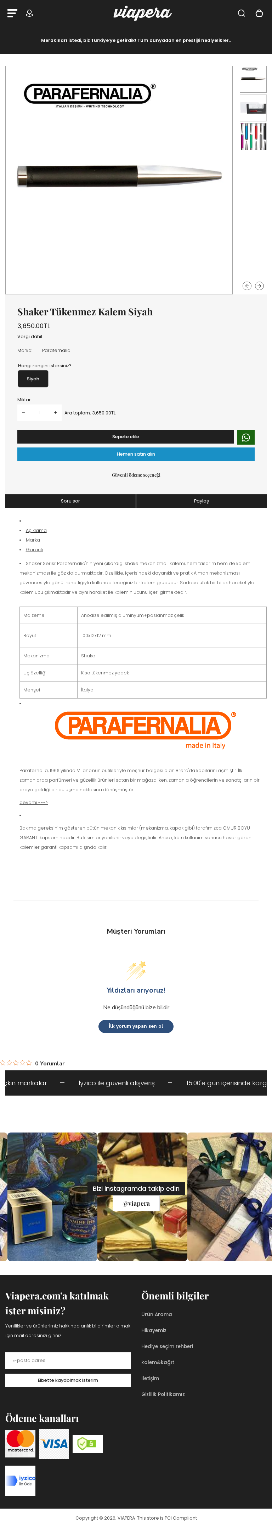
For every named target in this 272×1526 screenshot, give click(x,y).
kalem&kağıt (157, 1362)
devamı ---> (33, 802)
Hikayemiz (153, 1330)
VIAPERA (126, 1518)
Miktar (24, 400)
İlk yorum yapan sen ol (136, 1026)
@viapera (136, 1203)
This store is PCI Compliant (167, 1518)
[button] (253, 79)
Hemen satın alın (136, 454)
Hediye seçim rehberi (167, 1346)
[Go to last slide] (247, 286)
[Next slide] (259, 286)
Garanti (34, 550)
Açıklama (36, 530)
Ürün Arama (156, 1314)
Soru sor (70, 501)
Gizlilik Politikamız (163, 1394)
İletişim (150, 1378)
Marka (33, 540)
